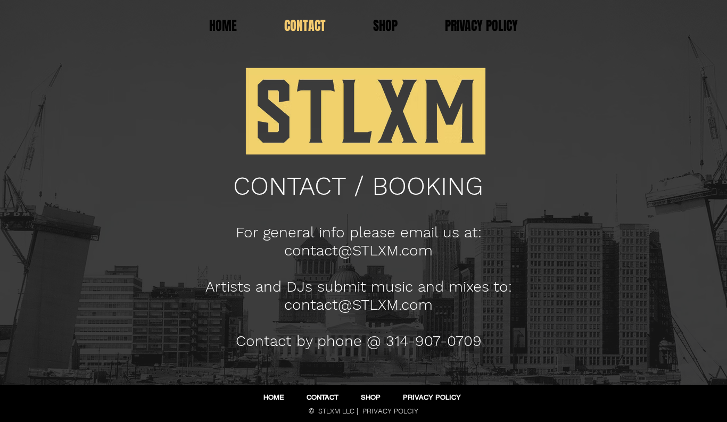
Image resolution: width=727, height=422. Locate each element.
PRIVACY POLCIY (390, 411)
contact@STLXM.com (358, 250)
